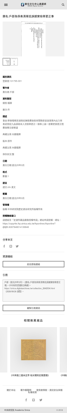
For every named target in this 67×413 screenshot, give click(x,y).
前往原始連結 (33, 264)
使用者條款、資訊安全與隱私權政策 (45, 391)
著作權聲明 (25, 389)
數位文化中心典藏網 (33, 5)
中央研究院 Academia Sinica (17, 409)
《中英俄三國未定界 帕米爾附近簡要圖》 (30, 375)
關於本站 (11, 389)
